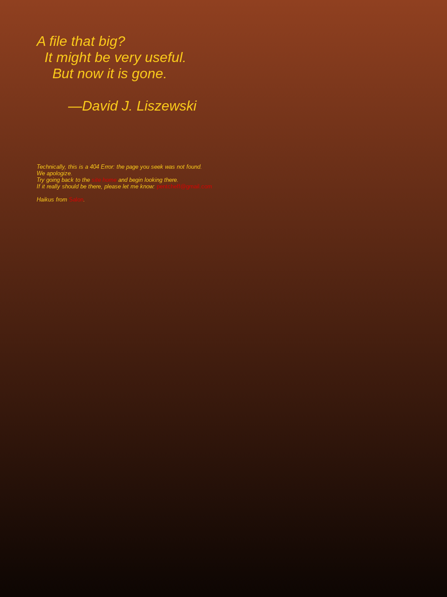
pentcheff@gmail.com (184, 186)
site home (104, 180)
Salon (76, 199)
